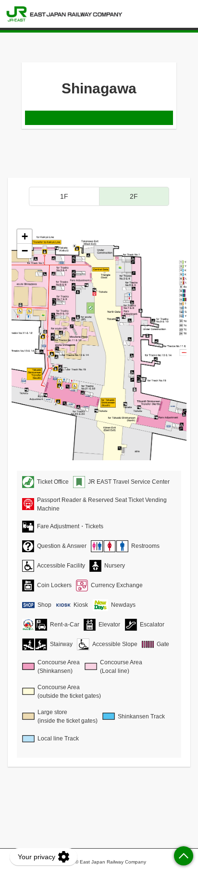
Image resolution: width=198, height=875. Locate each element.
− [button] (25, 251)
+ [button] (25, 236)
